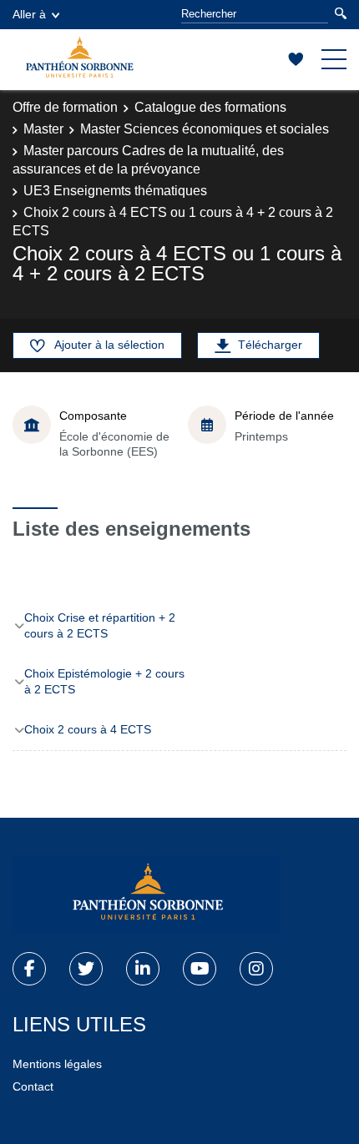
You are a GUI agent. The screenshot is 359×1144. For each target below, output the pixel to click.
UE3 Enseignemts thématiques (115, 191)
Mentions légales (57, 1064)
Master (43, 129)
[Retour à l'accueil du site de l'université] (146, 895)
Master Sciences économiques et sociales (204, 129)
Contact (33, 1086)
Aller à (29, 14)
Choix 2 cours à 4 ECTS (87, 729)
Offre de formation (65, 107)
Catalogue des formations (210, 107)
